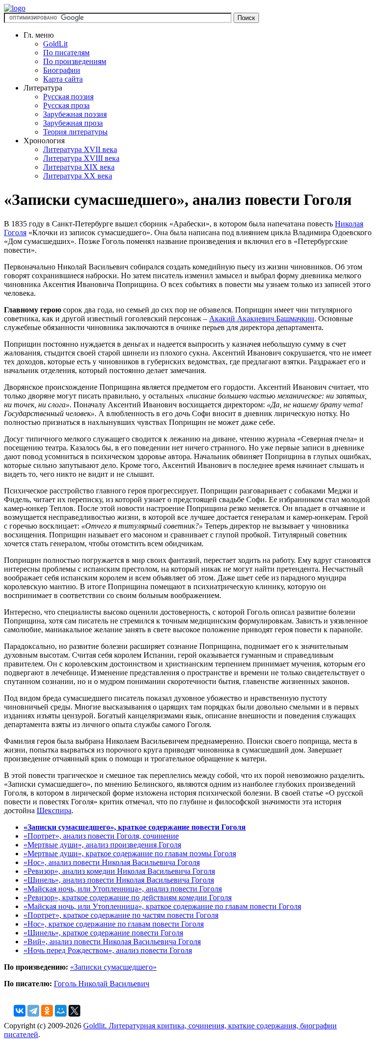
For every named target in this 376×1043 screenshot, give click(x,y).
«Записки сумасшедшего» (113, 967)
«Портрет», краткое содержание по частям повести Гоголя (121, 915)
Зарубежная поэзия (75, 114)
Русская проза (66, 105)
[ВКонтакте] (19, 1011)
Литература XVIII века (81, 158)
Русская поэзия (68, 96)
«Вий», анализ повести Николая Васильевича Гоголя (112, 941)
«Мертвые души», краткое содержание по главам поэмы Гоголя (130, 853)
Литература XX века (77, 176)
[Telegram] (33, 1011)
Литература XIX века (79, 167)
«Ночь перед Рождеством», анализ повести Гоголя (108, 950)
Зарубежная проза (73, 123)
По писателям (66, 52)
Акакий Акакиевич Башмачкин (261, 318)
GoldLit (55, 44)
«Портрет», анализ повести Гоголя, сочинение (101, 836)
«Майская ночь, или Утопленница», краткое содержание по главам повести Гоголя (162, 906)
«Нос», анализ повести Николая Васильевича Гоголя (112, 862)
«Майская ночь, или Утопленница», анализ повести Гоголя (123, 889)
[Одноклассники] (47, 1011)
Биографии (61, 70)
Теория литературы (75, 132)
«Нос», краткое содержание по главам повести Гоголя (114, 924)
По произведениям (74, 61)
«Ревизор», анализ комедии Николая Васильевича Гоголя (119, 871)
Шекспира (54, 810)
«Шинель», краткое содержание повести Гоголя (103, 933)
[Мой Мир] (61, 1011)
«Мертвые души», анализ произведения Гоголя (102, 845)
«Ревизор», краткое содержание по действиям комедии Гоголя (128, 897)
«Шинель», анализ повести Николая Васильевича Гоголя (119, 880)
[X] (74, 1011)
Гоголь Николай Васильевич (101, 983)
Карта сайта (63, 79)
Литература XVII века (80, 149)
